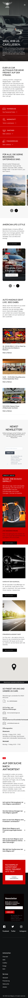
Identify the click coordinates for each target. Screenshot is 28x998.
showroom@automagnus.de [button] (13, 712)
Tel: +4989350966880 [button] (12, 701)
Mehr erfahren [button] (9, 543)
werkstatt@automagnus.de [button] (13, 723)
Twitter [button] (13, 931)
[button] (24, 5)
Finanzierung (6, 981)
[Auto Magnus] (7, 5)
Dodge (4, 966)
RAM (4, 969)
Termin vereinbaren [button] (14, 877)
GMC (4, 959)
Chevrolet (5, 956)
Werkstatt (5, 977)
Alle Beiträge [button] (13, 243)
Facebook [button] (6, 931)
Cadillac (5, 963)
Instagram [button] (23, 931)
